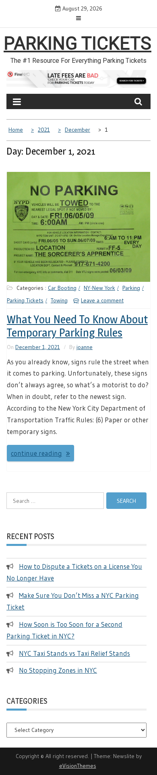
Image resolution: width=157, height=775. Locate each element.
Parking (131, 287)
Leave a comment (102, 300)
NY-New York (99, 287)
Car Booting (62, 287)
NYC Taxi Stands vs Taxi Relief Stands (74, 653)
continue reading (36, 453)
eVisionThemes (77, 765)
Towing (59, 300)
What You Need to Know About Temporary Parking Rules (77, 326)
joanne (84, 347)
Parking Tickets (77, 43)
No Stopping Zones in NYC (58, 670)
